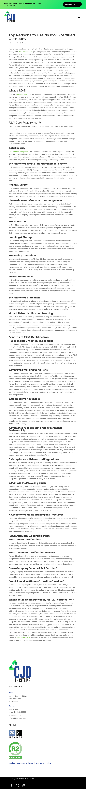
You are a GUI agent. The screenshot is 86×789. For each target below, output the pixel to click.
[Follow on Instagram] (24, 785)
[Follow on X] (17, 785)
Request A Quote (72, 4)
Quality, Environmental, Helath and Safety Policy (30, 763)
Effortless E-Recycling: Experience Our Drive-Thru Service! (22, 4)
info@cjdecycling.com (17, 718)
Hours (11, 692)
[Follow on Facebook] (11, 785)
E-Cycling (24, 43)
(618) (15, 716)
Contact (12, 706)
